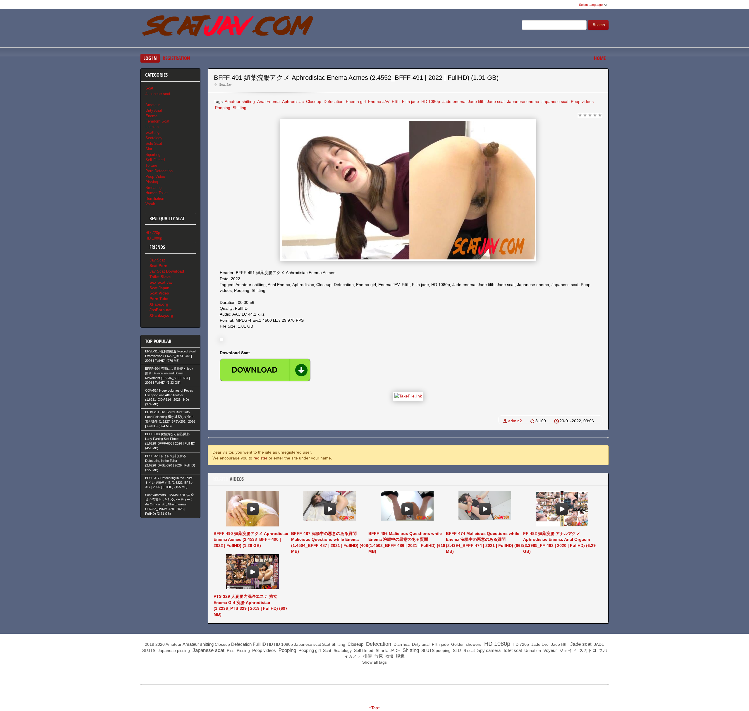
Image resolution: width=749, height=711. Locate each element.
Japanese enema (522, 101)
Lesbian (152, 127)
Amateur (152, 105)
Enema (151, 116)
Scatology (153, 138)
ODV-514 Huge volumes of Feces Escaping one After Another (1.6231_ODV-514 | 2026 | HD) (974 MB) (169, 397)
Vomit (150, 204)
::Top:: (374, 707)
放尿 (378, 656)
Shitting (238, 107)
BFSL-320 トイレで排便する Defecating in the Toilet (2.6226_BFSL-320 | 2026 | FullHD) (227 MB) (170, 463)
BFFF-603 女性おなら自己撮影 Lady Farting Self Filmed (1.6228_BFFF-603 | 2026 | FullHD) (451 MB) (170, 441)
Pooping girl (309, 650)
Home (600, 58)
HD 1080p (430, 101)
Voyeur (549, 650)
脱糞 (400, 656)
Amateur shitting (240, 101)
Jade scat (495, 101)
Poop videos (582, 101)
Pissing (151, 182)
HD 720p (152, 232)
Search (599, 25)
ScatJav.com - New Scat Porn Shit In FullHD (228, 29)
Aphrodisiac (292, 101)
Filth (395, 101)
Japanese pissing (173, 650)
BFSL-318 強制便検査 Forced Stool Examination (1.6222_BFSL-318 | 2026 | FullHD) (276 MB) (170, 356)
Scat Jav (225, 84)
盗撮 (389, 656)
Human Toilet (156, 193)
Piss (230, 650)
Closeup (313, 101)
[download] (265, 370)
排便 (367, 656)
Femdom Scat (157, 121)
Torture (151, 165)
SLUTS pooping (435, 650)
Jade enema (453, 101)
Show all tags (374, 662)
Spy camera (488, 650)
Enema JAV (378, 101)
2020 (160, 644)
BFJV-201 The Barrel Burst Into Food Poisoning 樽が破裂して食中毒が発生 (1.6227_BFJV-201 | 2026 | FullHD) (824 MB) (170, 419)
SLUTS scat (463, 650)
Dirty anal (420, 644)
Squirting (152, 154)
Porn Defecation (159, 171)
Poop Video (155, 176)
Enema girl (355, 101)
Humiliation (154, 198)
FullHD (259, 644)
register (260, 458)
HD (270, 644)
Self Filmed (155, 160)
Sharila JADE (387, 650)
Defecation (332, 101)
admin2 (515, 421)
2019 (149, 644)
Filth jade (410, 101)
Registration (176, 58)
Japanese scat (554, 101)
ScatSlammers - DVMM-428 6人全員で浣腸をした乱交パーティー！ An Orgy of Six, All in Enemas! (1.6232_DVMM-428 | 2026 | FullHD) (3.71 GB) (169, 504)
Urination (532, 650)
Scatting (152, 132)
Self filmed (363, 650)
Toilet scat (512, 650)
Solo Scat (153, 143)
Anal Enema (268, 101)
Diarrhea (401, 644)
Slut (148, 149)
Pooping (222, 107)
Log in (150, 58)
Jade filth (476, 101)
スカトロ (587, 650)
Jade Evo (539, 644)
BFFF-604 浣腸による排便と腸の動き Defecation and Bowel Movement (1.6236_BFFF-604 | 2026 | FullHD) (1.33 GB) (169, 375)
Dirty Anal (153, 110)
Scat (326, 644)
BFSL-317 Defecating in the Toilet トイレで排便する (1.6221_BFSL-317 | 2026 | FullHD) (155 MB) (169, 482)
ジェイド (567, 650)
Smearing (153, 187)
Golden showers (465, 644)
